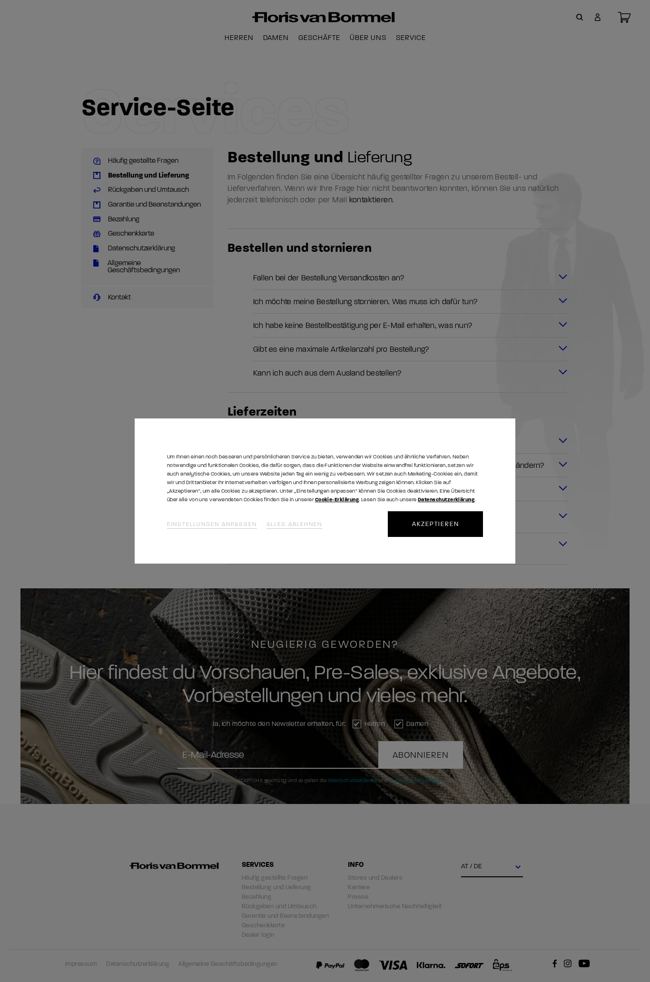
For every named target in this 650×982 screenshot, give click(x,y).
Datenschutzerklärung (446, 499)
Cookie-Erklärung (337, 499)
